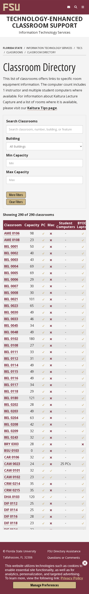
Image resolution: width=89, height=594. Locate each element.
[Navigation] (82, 7)
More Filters (16, 195)
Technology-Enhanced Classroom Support (44, 22)
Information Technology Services (49, 48)
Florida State (12, 48)
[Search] (75, 7)
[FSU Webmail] (68, 7)
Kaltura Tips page (42, 108)
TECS (79, 48)
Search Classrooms (21, 121)
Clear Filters (16, 202)
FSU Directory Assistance (64, 551)
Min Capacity (17, 155)
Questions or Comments (63, 558)
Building (13, 138)
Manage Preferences (44, 585)
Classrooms (14, 52)
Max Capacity (17, 172)
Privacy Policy (72, 578)
